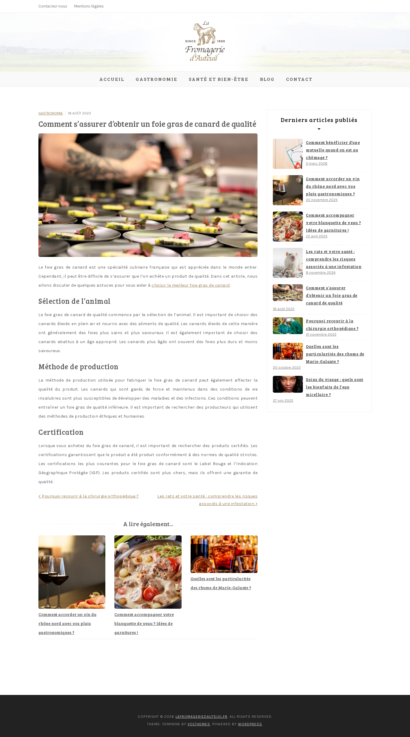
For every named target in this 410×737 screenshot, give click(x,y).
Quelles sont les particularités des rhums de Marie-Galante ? (335, 354)
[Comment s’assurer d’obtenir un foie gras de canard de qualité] (288, 292)
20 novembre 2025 (322, 200)
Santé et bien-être (219, 79)
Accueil (111, 79)
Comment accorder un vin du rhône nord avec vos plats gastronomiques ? (67, 623)
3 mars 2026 (316, 163)
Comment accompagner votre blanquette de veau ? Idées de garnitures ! (144, 623)
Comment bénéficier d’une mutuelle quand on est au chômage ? (333, 150)
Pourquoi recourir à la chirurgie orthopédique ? (332, 324)
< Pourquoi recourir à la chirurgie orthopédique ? (88, 496)
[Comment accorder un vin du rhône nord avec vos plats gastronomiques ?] (288, 190)
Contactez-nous (52, 6)
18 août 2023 (283, 309)
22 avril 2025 (316, 236)
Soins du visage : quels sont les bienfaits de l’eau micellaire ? (334, 387)
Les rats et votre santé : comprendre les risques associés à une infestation (333, 259)
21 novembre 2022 (321, 334)
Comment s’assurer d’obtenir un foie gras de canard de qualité (331, 295)
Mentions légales (89, 6)
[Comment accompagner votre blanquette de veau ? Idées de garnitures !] (288, 227)
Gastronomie (156, 79)
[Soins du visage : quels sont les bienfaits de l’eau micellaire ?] (288, 384)
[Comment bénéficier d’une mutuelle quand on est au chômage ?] (288, 154)
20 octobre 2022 (287, 367)
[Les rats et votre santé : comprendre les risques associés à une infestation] (288, 263)
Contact (299, 79)
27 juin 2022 (283, 400)
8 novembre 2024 (321, 272)
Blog (267, 79)
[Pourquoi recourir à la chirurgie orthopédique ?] (288, 325)
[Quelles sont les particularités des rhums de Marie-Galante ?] (288, 351)
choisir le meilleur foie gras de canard (191, 285)
